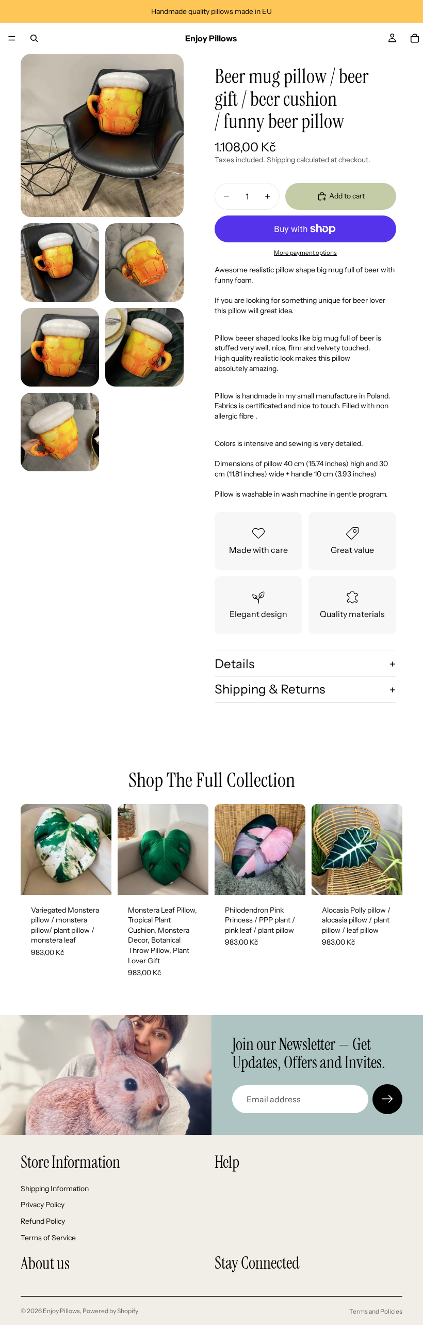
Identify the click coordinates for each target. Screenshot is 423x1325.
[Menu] (12, 38)
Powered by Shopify (110, 1311)
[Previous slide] (32, 849)
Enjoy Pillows (61, 1311)
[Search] (34, 38)
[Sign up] (387, 1099)
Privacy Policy (42, 1204)
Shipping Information (55, 1188)
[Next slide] (100, 849)
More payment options (305, 252)
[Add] (95, 879)
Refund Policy (43, 1221)
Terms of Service (48, 1237)
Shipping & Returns (270, 689)
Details (234, 663)
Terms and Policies (375, 1311)
